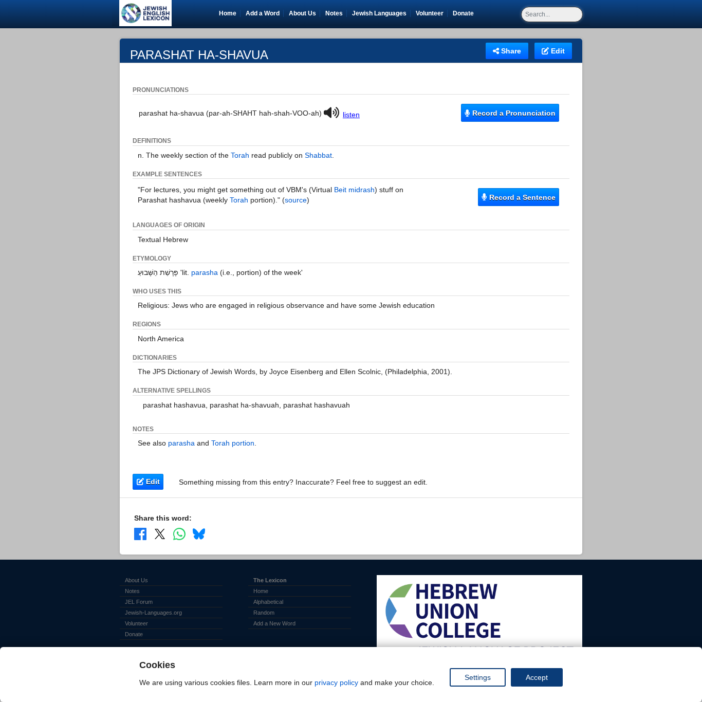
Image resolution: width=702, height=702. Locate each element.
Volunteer (431, 13)
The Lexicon (270, 580)
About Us (302, 13)
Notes (334, 13)
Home (227, 13)
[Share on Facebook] (140, 533)
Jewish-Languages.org (153, 612)
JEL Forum (139, 602)
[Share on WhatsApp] (179, 533)
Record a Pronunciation (513, 113)
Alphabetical (268, 602)
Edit (557, 51)
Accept (537, 677)
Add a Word (263, 13)
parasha (204, 272)
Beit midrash (354, 190)
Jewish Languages (381, 13)
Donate (465, 13)
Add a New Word (274, 623)
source (296, 200)
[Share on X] (160, 533)
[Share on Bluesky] (199, 533)
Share (510, 51)
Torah (240, 155)
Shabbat (318, 155)
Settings (478, 677)
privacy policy (336, 682)
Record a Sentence (521, 197)
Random (263, 612)
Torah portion (232, 443)
